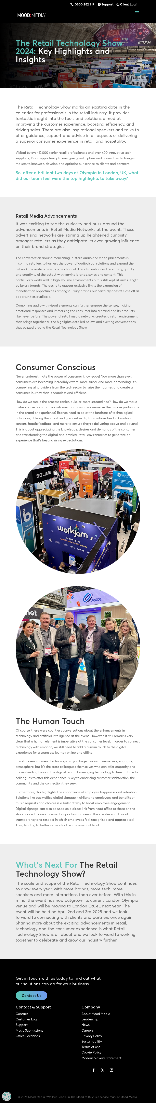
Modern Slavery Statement (101, 1058)
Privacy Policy (91, 1036)
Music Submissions (29, 1030)
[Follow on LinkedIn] (84, 1070)
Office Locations (28, 1036)
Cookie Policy (91, 1052)
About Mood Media (95, 1014)
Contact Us (31, 995)
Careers (87, 1030)
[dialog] (6, 1096)
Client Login (129, 4)
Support (107, 4)
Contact (22, 1014)
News (85, 1025)
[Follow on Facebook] (93, 1070)
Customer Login (27, 1019)
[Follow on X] (102, 1070)
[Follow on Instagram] (111, 1070)
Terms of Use (90, 1047)
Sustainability (91, 1041)
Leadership (89, 1019)
